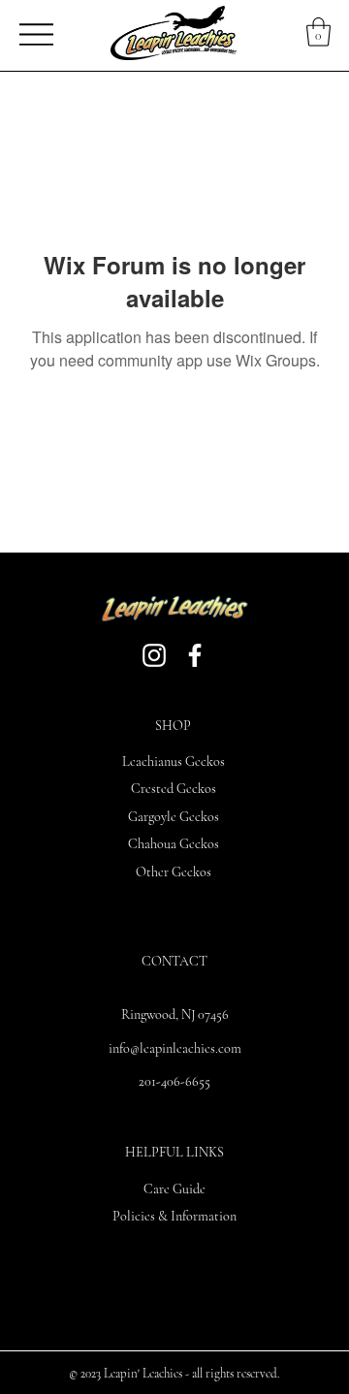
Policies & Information (174, 1216)
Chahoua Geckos (173, 844)
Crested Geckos (173, 788)
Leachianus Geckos (173, 761)
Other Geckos (173, 872)
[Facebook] (194, 655)
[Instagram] (154, 655)
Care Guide (174, 1189)
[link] (318, 32)
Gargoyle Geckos (173, 816)
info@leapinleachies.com (175, 1048)
